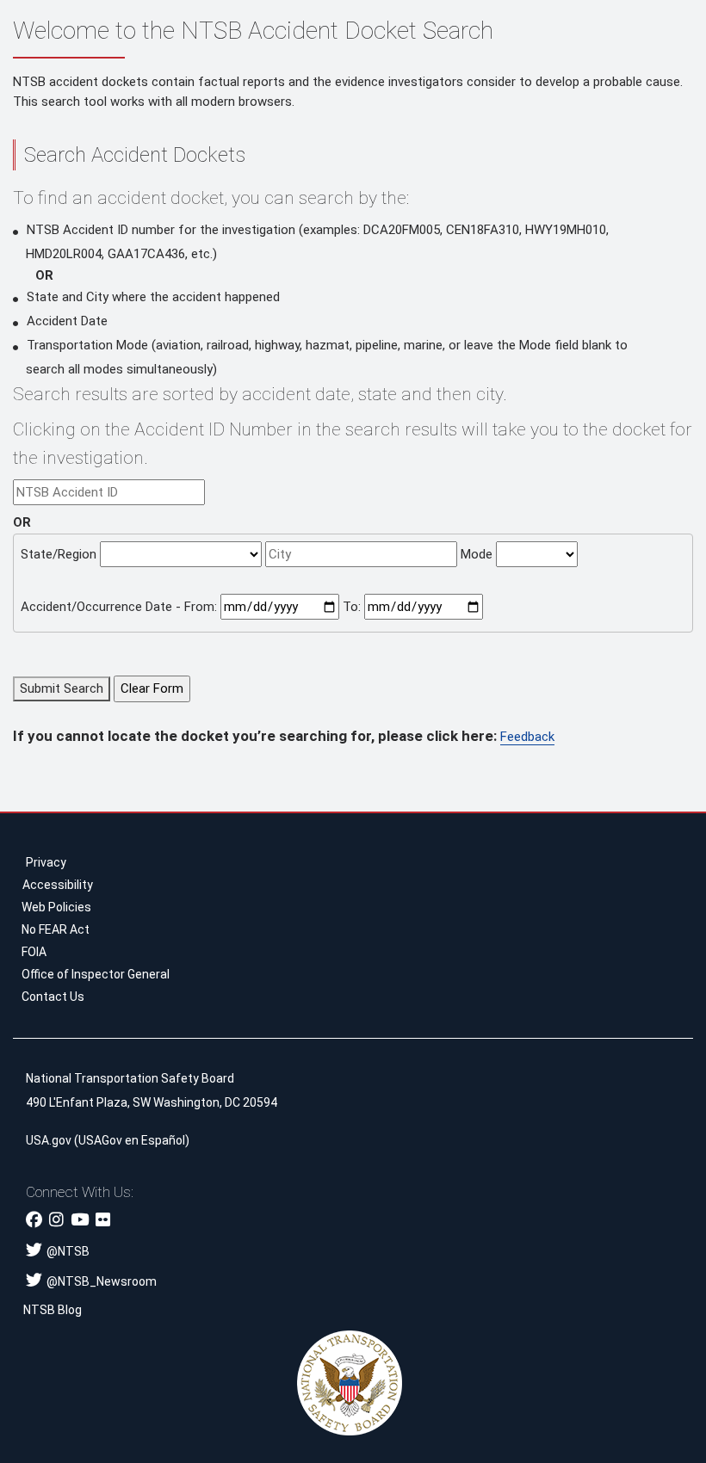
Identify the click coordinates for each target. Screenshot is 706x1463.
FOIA (34, 952)
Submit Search (61, 688)
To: (352, 606)
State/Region (58, 554)
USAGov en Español (131, 1140)
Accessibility (57, 885)
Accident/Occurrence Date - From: (119, 606)
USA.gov (48, 1140)
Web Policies (56, 907)
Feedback (527, 736)
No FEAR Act (56, 929)
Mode (476, 554)
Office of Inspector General (96, 974)
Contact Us (53, 996)
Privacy (46, 862)
